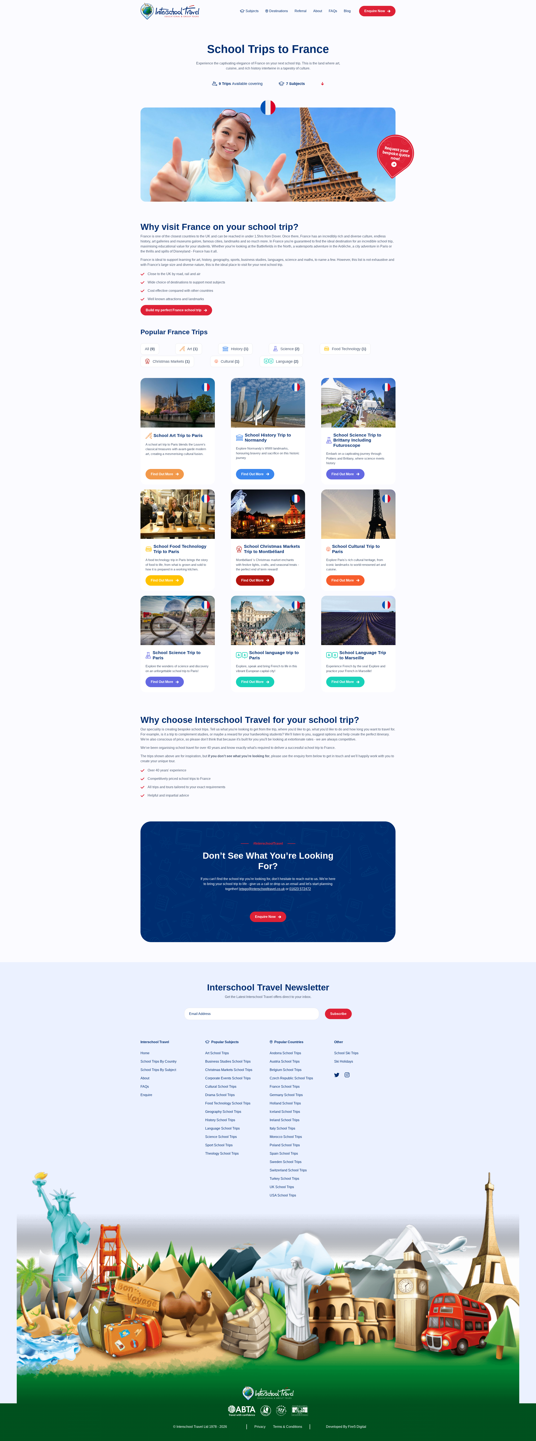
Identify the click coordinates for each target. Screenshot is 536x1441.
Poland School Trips (285, 1145)
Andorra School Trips (285, 1053)
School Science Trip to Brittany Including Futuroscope (357, 440)
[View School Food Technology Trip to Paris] (177, 514)
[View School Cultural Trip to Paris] (358, 514)
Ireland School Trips (284, 1120)
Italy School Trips (282, 1128)
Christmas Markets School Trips (228, 1070)
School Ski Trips (346, 1053)
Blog (347, 11)
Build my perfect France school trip (173, 310)
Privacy (259, 1426)
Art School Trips (217, 1053)
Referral (301, 11)
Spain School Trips (284, 1153)
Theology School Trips (222, 1153)
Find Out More (162, 474)
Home (144, 1053)
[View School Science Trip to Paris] (177, 620)
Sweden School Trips (286, 1162)
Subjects (252, 11)
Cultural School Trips (220, 1086)
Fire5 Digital (357, 1426)
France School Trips (285, 1086)
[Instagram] (347, 1075)
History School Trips (220, 1120)
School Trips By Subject (158, 1070)
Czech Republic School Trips (291, 1078)
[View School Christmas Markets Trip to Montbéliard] (268, 514)
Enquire (146, 1095)
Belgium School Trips (286, 1070)
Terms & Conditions (287, 1426)
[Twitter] (337, 1075)
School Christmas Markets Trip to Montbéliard (272, 549)
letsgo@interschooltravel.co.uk (262, 889)
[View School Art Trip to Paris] (177, 402)
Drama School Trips (220, 1095)
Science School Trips (221, 1137)
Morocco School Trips (286, 1137)
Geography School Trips (223, 1111)
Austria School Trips (285, 1061)
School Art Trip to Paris (178, 435)
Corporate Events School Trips (228, 1078)
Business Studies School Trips (228, 1061)
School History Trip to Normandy (268, 438)
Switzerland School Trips (288, 1170)
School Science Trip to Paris (177, 655)
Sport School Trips (219, 1145)
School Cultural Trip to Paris (356, 549)
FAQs (333, 11)
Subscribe (338, 1014)
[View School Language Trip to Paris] (268, 620)
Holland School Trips (285, 1103)
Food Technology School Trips (227, 1103)
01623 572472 (300, 889)
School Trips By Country (158, 1061)
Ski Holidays (343, 1061)
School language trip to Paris (274, 655)
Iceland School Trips (285, 1111)
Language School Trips (222, 1128)
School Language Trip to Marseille (362, 655)
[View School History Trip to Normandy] (268, 402)
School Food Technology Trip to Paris (179, 549)
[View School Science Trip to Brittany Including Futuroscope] (358, 402)
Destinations (278, 11)
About (317, 11)
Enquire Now (374, 11)
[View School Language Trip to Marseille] (358, 620)
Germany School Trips (286, 1095)
